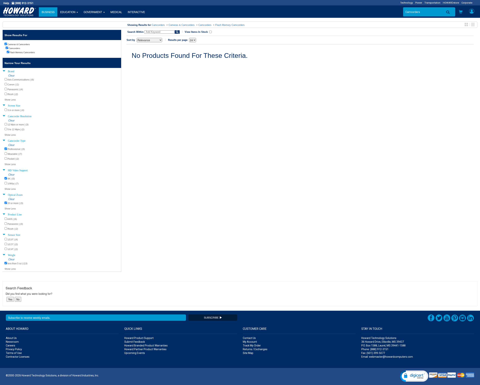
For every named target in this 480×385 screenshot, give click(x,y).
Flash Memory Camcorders (230, 25)
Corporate (466, 2)
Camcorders (158, 25)
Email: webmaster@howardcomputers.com (387, 356)
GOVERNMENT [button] (93, 12)
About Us (11, 338)
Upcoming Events (134, 352)
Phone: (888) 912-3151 (374, 349)
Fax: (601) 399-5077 (373, 352)
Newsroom (12, 341)
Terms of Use (14, 352)
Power (418, 2)
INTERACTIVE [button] (136, 12)
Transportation (432, 2)
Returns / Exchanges (255, 349)
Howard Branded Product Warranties (146, 345)
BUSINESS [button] (48, 12)
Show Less (10, 99)
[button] (460, 12)
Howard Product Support (139, 338)
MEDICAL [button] (116, 12)
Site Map (248, 352)
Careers (10, 345)
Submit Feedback (134, 341)
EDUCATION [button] (68, 12)
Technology (406, 2)
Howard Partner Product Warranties (145, 349)
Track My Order (252, 345)
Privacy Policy (14, 349)
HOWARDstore (451, 2)
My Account (250, 341)
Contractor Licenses (17, 356)
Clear (11, 75)
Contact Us (249, 338)
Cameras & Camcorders (182, 25)
